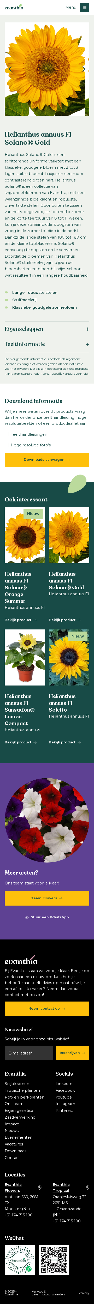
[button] (77, 7)
